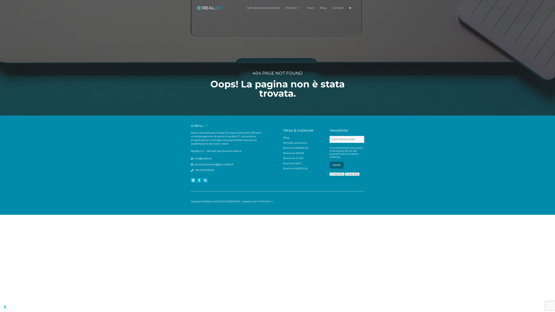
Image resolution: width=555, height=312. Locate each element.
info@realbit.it (203, 158)
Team (310, 8)
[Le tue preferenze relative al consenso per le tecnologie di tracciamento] (5, 307)
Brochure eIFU (292, 163)
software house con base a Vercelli (227, 132)
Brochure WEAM (293, 153)
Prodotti (291, 8)
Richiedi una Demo (295, 142)
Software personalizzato (263, 8)
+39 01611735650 (204, 170)
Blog (323, 8)
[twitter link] (193, 180)
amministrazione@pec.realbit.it (214, 164)
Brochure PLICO (293, 158)
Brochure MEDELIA (295, 168)
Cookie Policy (353, 174)
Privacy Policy (337, 174)
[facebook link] (199, 180)
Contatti (337, 8)
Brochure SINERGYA (295, 147)
